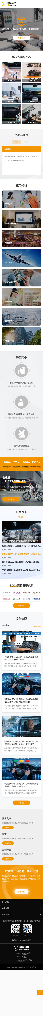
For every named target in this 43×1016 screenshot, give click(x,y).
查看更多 (21, 605)
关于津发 (21, 38)
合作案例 (5, 625)
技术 (26, 142)
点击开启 (11, 499)
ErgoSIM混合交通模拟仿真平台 (16, 160)
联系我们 (21, 891)
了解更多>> (21, 517)
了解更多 (21, 803)
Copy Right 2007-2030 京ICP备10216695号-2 (21, 967)
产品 (16, 142)
